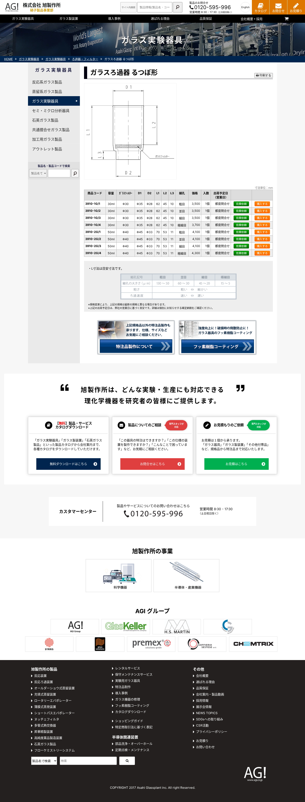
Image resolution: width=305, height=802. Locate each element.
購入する (262, 203)
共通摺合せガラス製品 (51, 130)
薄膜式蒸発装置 (45, 707)
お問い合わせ (205, 747)
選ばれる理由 (160, 19)
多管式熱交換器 (45, 725)
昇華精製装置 (43, 732)
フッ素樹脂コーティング (132, 706)
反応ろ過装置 (43, 682)
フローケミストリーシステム (54, 750)
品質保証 (206, 19)
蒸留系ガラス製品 (47, 92)
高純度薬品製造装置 (48, 738)
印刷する (265, 75)
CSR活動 (202, 725)
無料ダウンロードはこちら (68, 464)
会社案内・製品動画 (210, 694)
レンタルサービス (127, 668)
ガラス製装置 (68, 19)
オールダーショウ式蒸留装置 (54, 688)
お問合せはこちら (152, 464)
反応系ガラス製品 (47, 82)
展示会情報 (204, 707)
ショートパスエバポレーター (54, 713)
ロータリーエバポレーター (53, 701)
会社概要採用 (251, 19)
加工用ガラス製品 (47, 139)
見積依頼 (241, 203)
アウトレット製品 (47, 149)
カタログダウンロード (130, 712)
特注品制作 (123, 687)
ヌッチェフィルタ (46, 719)
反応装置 (40, 676)
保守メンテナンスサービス (133, 674)
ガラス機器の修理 (127, 699)
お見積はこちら (236, 464)
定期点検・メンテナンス (132, 750)
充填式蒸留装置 (45, 694)
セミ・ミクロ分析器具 (51, 111)
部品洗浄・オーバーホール (133, 744)
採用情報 (202, 701)
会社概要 (202, 676)
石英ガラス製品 (45, 120)
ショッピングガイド (129, 721)
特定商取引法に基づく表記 (133, 727)
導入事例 (114, 19)
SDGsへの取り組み (209, 719)
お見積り (202, 741)
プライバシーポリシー (211, 732)
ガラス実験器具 (23, 19)
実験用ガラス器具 (127, 681)
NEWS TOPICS (207, 713)
